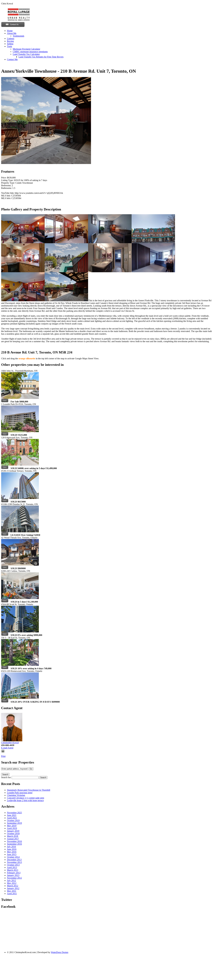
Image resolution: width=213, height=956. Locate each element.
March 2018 (12, 836)
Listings (10, 38)
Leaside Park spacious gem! (19, 792)
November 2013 (14, 862)
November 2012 (14, 878)
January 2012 (13, 888)
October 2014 (13, 857)
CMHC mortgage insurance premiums (30, 51)
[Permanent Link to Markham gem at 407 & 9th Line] (5, 568)
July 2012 (11, 880)
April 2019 (12, 828)
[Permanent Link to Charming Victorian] (5, 468)
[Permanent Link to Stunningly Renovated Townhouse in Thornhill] (5, 401)
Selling (10, 43)
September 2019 (14, 823)
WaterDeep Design (59, 952)
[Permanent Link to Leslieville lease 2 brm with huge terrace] (5, 535)
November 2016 (14, 841)
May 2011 (11, 891)
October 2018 (13, 833)
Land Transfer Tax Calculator (26, 54)
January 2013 (13, 875)
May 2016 (11, 852)
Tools (9, 46)
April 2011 (12, 893)
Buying (10, 41)
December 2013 (14, 859)
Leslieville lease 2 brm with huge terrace (25, 800)
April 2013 (12, 867)
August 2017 (13, 838)
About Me (11, 33)
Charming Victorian (16, 795)
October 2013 (13, 865)
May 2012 (11, 883)
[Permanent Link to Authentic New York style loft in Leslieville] (5, 601)
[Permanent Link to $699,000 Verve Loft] (5, 702)
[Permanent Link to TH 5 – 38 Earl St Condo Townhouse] (5, 668)
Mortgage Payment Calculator (26, 49)
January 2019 (13, 831)
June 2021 (11, 815)
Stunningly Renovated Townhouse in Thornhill (28, 790)
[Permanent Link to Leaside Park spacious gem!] (5, 435)
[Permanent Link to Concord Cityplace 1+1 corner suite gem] (5, 501)
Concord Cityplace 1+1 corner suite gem (25, 798)
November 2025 (14, 812)
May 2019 (11, 825)
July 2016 (11, 846)
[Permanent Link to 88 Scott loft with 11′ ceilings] (5, 635)
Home (10, 30)
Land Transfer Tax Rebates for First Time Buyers (41, 57)
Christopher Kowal (10, 742)
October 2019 (13, 820)
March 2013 (12, 870)
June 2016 (11, 849)
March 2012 (12, 885)
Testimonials (18, 36)
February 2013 (13, 872)
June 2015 (11, 854)
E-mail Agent (7, 748)
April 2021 (12, 818)
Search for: (6, 777)
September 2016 (14, 844)
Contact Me (12, 59)
